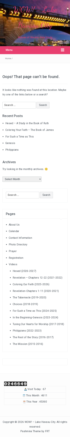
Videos (13, 264)
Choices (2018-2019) (25, 304)
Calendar (14, 231)
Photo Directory (18, 244)
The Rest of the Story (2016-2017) (33, 337)
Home (8, 58)
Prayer (13, 251)
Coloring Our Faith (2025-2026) (31, 284)
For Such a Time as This (19, 136)
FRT (47, 431)
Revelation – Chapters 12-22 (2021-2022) (37, 277)
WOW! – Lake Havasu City (40, 422)
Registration (16, 257)
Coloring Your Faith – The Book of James (29, 129)
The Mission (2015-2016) (28, 344)
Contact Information (20, 237)
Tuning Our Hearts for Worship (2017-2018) (38, 324)
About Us (14, 224)
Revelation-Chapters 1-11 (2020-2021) (36, 291)
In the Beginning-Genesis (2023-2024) (35, 317)
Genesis (10, 143)
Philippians (12, 149)
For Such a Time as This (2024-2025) (35, 310)
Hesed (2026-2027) (24, 271)
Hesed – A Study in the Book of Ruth (27, 123)
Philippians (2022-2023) (27, 330)
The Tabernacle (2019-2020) (29, 297)
